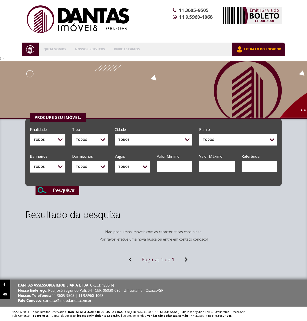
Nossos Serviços (90, 49)
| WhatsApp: (189, 316)
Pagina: (158, 259)
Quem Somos (54, 49)
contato (185, 239)
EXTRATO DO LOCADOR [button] (262, 49)
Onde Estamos (127, 49)
